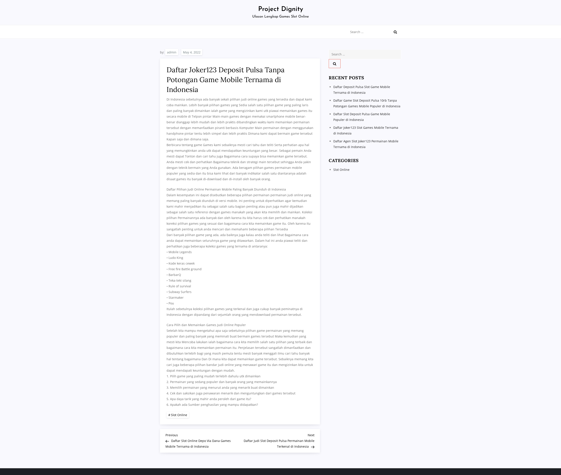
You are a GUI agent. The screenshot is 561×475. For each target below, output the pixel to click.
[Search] (395, 32)
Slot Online (179, 415)
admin (171, 52)
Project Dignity (280, 9)
